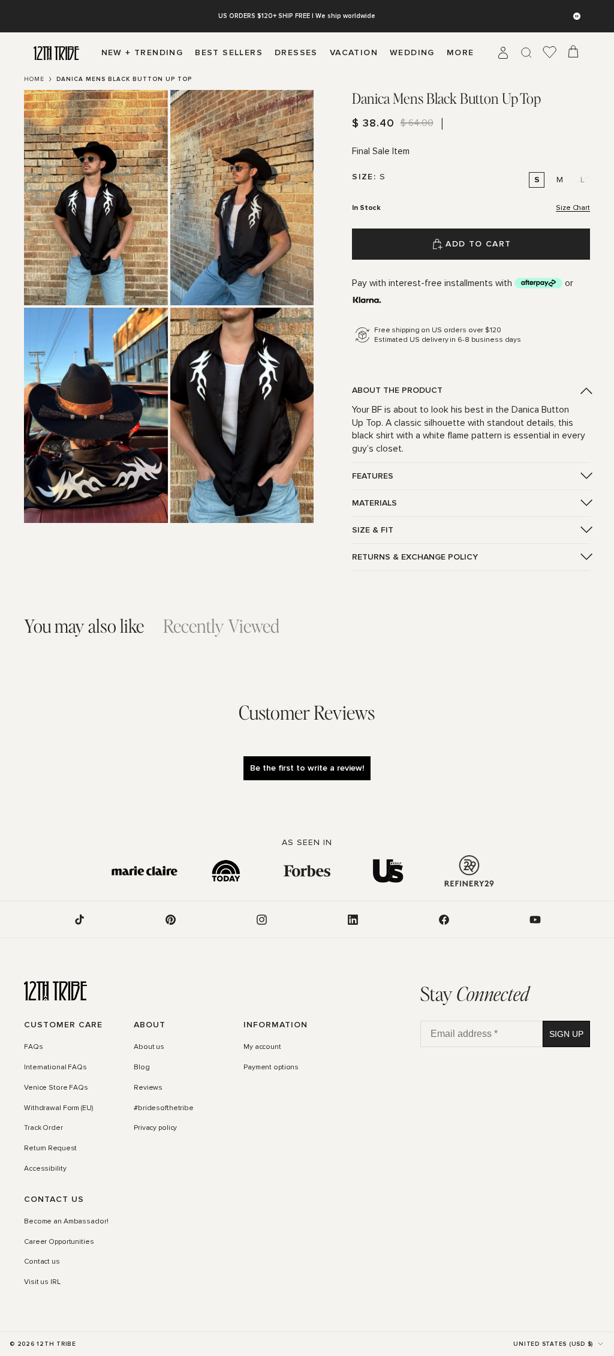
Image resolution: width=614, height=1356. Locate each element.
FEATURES (372, 476)
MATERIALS (374, 503)
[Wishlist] (550, 53)
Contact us (42, 1261)
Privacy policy (155, 1128)
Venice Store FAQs (56, 1088)
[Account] (503, 53)
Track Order (43, 1128)
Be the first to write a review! (307, 768)
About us (149, 1047)
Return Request (50, 1148)
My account (262, 1047)
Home (34, 79)
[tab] (84, 626)
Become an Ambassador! (66, 1221)
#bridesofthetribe (164, 1108)
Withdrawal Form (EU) (58, 1108)
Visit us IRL (42, 1282)
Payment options (271, 1067)
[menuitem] (460, 53)
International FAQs (55, 1067)
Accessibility (45, 1168)
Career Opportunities (59, 1242)
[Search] (526, 53)
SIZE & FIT (372, 530)
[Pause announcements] (577, 16)
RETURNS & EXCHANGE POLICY (415, 557)
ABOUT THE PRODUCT (397, 390)
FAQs (33, 1047)
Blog (142, 1067)
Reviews (148, 1088)
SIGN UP (566, 1034)
